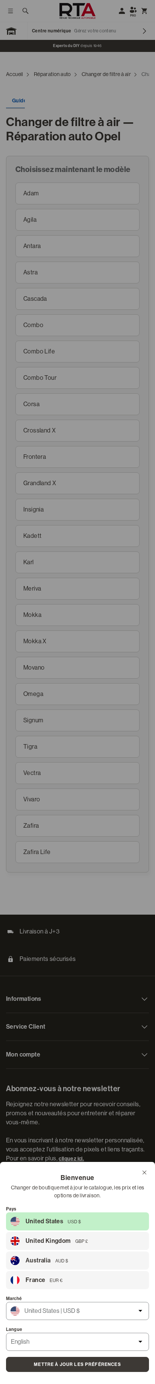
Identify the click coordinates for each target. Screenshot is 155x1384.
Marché (14, 1298)
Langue (14, 1329)
